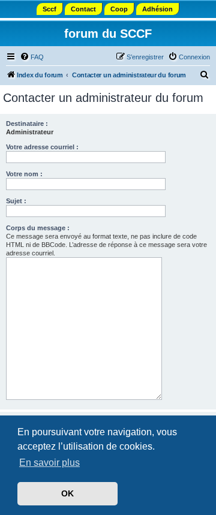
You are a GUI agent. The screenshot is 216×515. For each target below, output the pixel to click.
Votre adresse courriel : (42, 146)
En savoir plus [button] (49, 462)
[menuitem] (32, 57)
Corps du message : (38, 227)
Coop (119, 9)
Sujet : (16, 200)
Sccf (49, 9)
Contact (83, 9)
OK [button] (67, 493)
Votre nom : (24, 173)
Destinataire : (27, 123)
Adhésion (157, 9)
